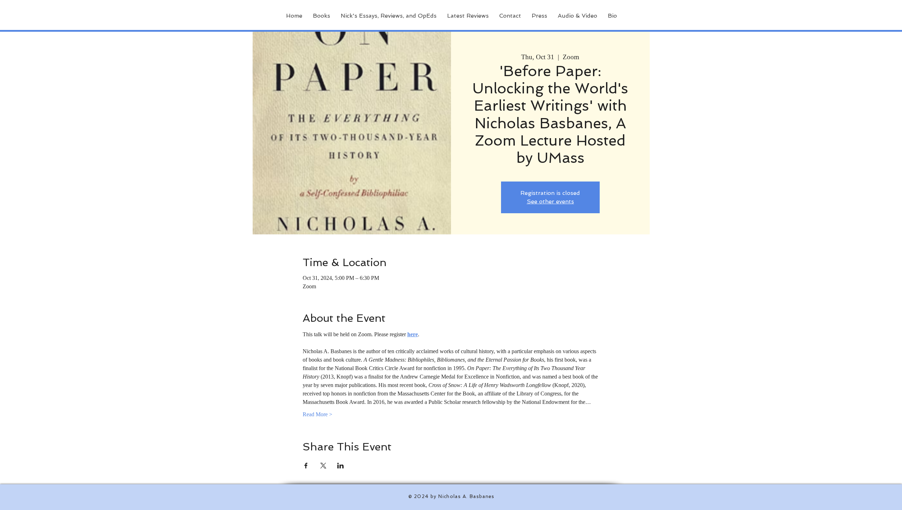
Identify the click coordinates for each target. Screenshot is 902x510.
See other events (550, 201)
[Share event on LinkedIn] (340, 465)
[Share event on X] (323, 465)
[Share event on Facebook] (306, 465)
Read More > (317, 414)
